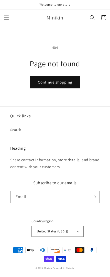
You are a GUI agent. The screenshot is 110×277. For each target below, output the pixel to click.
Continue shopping (55, 82)
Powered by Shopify (63, 267)
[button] (6, 17)
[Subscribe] (94, 197)
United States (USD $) (52, 231)
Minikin (48, 267)
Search (15, 129)
